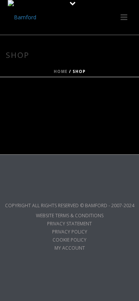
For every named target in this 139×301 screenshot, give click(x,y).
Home (61, 71)
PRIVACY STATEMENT (69, 224)
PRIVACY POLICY (69, 232)
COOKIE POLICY (69, 240)
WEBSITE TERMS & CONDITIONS (69, 216)
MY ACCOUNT (69, 248)
